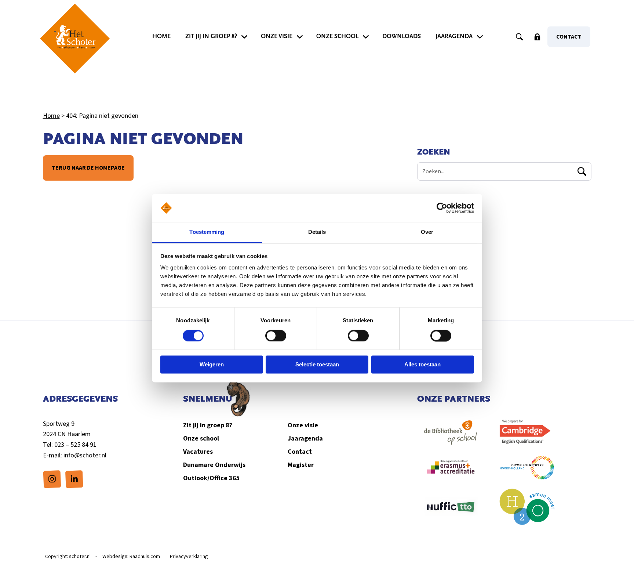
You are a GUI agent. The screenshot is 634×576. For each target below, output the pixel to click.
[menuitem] (52, 479)
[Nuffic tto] (451, 510)
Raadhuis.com (145, 556)
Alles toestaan (422, 365)
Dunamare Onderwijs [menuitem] (214, 465)
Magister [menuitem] (301, 465)
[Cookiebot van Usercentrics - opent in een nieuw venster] (442, 207)
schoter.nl (80, 556)
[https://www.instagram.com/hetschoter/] (52, 478)
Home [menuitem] (161, 36)
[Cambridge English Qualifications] (527, 436)
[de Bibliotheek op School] (451, 436)
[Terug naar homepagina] (75, 38)
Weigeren (212, 365)
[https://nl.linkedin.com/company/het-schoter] (74, 478)
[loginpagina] (537, 36)
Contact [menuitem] (569, 37)
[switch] (275, 335)
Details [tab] (317, 232)
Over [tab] (427, 232)
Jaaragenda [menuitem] (454, 36)
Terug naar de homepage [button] (88, 168)
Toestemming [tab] (206, 232)
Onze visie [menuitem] (276, 36)
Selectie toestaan (317, 365)
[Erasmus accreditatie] (451, 471)
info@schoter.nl (84, 455)
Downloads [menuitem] (401, 36)
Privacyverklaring (189, 556)
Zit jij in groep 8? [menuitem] (211, 36)
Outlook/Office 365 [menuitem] (211, 478)
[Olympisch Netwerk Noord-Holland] (527, 471)
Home (51, 115)
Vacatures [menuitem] (198, 451)
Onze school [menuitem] (337, 36)
